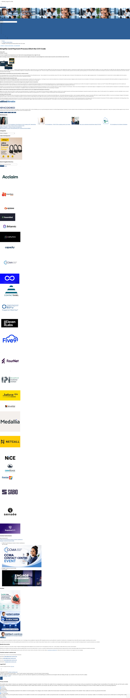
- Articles (2, 45)
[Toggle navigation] (0, 19)
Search (1, 20)
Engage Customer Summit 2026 (7, 540)
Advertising (4, 30)
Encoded (19, 125)
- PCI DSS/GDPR (17, 45)
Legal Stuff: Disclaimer (13, 37)
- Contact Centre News (8, 45)
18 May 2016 (2, 51)
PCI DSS (22, 125)
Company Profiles (6, 28)
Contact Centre (14, 125)
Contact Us (4, 33)
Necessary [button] (2, 686)
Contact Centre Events (7, 29)
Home (3, 25)
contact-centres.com (13, 672)
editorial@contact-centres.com (10, 656)
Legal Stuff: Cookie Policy (13, 38)
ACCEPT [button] (9, 676)
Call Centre (8, 125)
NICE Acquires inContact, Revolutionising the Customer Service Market (15, 128)
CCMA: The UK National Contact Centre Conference (11, 539)
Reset (5, 166)
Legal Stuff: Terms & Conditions (13, 36)
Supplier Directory (6, 26)
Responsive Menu (3, 7)
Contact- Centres (3, 53)
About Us (6, 34)
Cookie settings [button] (3, 676)
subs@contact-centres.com (10, 661)
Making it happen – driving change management (11, 127)
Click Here (12, 666)
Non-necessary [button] (3, 692)
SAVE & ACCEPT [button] (3, 697)
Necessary (3, 688)
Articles (3, 125)
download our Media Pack (52, 650)
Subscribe (4, 32)
